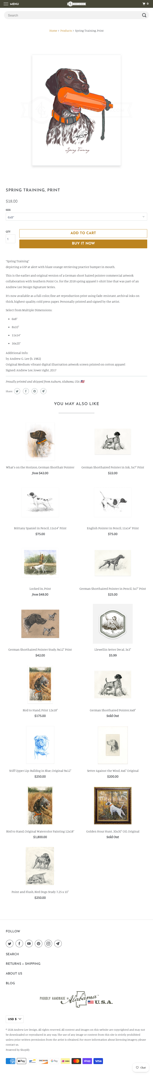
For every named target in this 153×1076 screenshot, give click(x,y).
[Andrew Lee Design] (76, 4)
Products (66, 30)
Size (8, 209)
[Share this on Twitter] (16, 391)
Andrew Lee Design (25, 1029)
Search (12, 954)
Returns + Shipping (23, 964)
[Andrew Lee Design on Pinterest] (39, 943)
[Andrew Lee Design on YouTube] (29, 943)
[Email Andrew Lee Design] (58, 943)
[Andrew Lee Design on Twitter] (10, 943)
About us (14, 973)
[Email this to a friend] (42, 391)
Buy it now (83, 244)
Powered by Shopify (18, 1049)
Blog (10, 983)
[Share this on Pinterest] (34, 391)
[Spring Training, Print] (76, 110)
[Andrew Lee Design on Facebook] (20, 943)
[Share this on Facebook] (25, 391)
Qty (8, 231)
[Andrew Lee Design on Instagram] (49, 943)
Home (53, 30)
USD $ (12, 1019)
